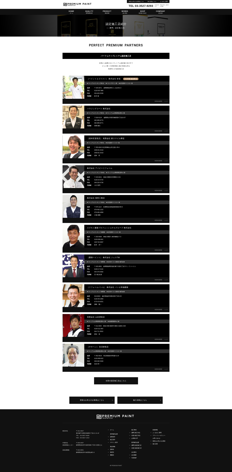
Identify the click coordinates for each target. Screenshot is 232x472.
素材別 (112, 452)
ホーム (112, 430)
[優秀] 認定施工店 (136, 445)
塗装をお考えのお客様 (159, 441)
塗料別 (112, 449)
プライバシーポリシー (159, 435)
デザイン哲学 (114, 442)
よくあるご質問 (164, 1)
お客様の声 (134, 438)
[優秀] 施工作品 (135, 432)
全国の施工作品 (135, 435)
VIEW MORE (158, 101)
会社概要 (133, 455)
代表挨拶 (133, 458)
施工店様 (155, 444)
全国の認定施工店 (136, 448)
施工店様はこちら (152, 1)
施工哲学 (112, 439)
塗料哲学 (112, 437)
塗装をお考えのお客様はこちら (136, 1)
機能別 (112, 455)
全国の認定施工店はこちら (116, 381)
